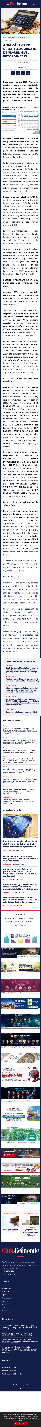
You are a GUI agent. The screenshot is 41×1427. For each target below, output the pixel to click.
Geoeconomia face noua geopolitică (21, 712)
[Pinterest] (23, 73)
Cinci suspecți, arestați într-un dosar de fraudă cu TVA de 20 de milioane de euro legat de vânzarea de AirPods (19, 761)
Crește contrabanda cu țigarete (10, 1230)
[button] (33, 3)
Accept (17, 1424)
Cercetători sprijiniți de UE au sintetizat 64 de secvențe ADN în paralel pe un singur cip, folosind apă (20, 781)
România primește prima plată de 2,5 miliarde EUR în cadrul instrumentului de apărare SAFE (18, 801)
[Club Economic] (13, 63)
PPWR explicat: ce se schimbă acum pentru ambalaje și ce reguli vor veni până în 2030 (19, 751)
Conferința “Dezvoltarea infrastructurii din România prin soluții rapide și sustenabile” (30, 1232)
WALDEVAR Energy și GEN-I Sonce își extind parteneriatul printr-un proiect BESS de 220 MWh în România (20, 886)
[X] (18, 73)
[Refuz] (38, 1419)
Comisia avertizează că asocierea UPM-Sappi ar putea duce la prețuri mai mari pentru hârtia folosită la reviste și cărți (20, 742)
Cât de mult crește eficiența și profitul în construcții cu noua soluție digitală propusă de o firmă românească (22, 690)
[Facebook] (13, 73)
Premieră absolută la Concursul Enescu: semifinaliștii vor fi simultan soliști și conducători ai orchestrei (20, 899)
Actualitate (9, 37)
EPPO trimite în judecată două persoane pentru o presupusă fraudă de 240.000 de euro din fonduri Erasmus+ (19, 791)
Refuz (25, 1424)
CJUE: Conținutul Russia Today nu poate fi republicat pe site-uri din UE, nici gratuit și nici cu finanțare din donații (22, 670)
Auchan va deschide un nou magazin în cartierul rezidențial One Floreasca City (22, 680)
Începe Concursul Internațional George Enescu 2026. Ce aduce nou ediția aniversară (19, 858)
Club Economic (23, 63)
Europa (9, 665)
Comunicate (23, 37)
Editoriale (10, 709)
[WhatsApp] (28, 73)
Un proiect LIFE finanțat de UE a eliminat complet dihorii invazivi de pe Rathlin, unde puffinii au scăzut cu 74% (19, 771)
